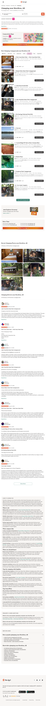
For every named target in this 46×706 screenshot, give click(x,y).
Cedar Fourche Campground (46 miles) (13, 637)
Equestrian (39, 53)
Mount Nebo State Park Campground (10, 387)
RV (14, 53)
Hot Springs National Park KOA (8, 450)
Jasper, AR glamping (8, 653)
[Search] (43, 14)
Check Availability (39, 66)
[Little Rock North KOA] (23, 90)
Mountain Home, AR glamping (11, 660)
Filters (4, 53)
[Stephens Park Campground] (23, 176)
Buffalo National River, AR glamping (12, 659)
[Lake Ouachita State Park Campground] (23, 104)
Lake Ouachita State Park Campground (10, 308)
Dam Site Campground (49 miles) (11, 640)
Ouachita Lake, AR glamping (10, 656)
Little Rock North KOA (19, 597)
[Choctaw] (23, 133)
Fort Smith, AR (13, 225)
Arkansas (8, 5)
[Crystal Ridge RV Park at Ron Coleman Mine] (23, 147)
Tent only (10, 53)
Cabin (24, 53)
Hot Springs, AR (31, 223)
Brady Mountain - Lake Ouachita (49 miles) (13, 641)
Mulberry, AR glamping (9, 657)
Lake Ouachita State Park (24, 509)
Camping (3, 5)
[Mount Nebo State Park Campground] (23, 76)
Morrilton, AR (13, 5)
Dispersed (19, 53)
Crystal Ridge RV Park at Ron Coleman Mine (11, 429)
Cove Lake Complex (6, 466)
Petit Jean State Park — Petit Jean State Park (12, 329)
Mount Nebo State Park (27, 516)
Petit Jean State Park (25, 559)
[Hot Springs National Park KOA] (23, 119)
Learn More (5, 41)
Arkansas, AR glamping (9, 650)
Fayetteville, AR (31, 225)
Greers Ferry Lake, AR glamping (11, 652)
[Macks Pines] (23, 161)
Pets (34, 53)
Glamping (29, 53)
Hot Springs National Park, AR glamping (13, 648)
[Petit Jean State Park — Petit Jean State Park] (23, 62)
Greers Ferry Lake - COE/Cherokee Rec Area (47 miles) (16, 638)
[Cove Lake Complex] (23, 190)
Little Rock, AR (12, 223)
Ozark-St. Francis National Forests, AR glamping (15, 649)
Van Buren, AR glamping (9, 655)
